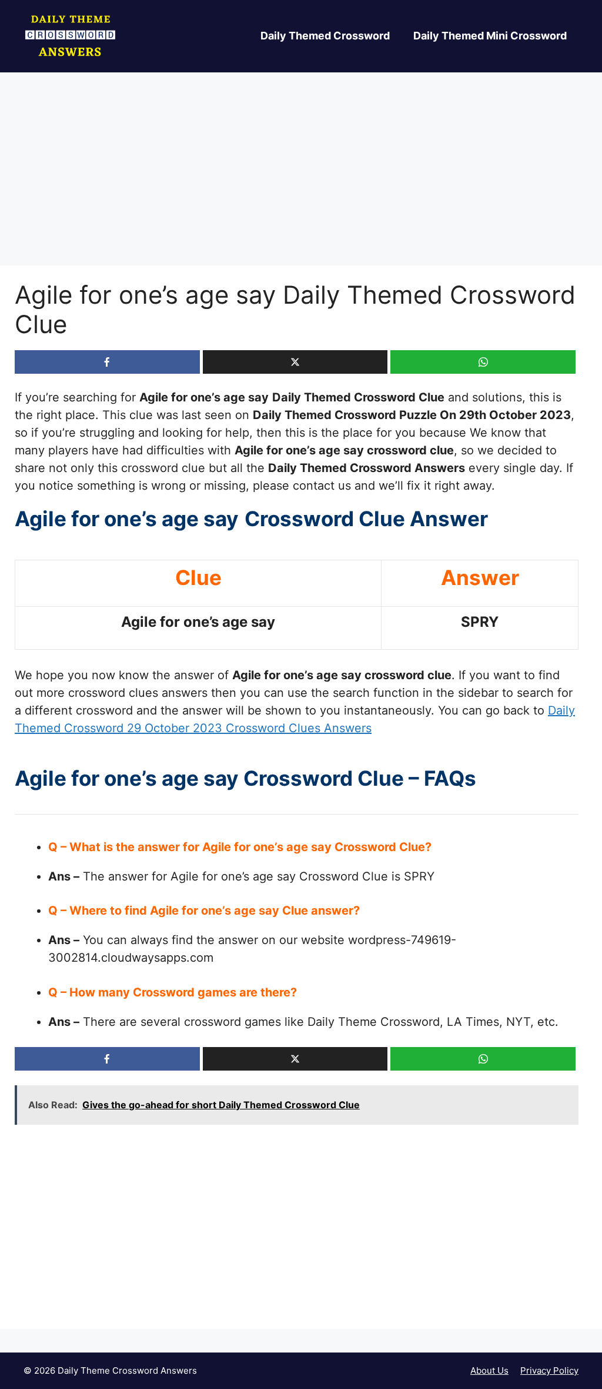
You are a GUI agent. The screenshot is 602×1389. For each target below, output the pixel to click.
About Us (489, 1370)
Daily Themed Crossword (325, 35)
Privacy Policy (549, 1370)
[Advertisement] (301, 178)
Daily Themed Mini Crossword (490, 35)
